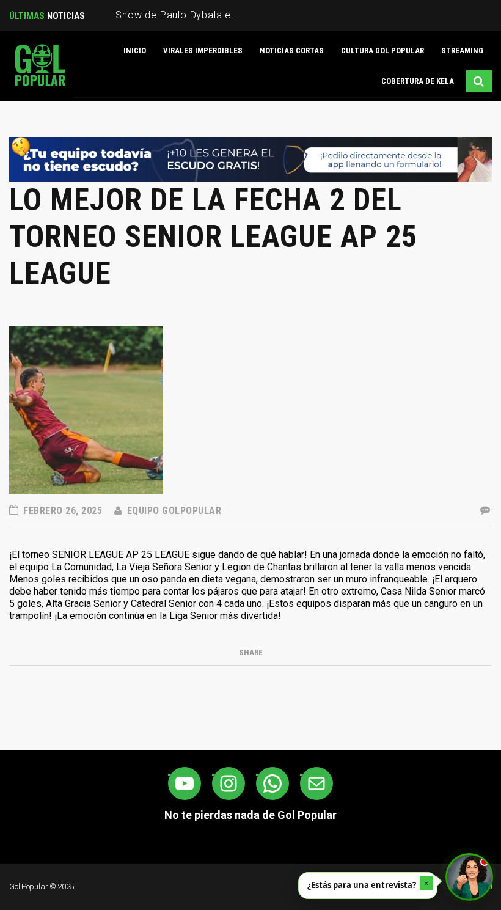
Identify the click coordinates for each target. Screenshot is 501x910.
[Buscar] (479, 81)
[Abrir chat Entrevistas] (469, 877)
